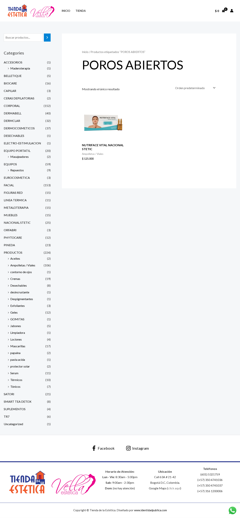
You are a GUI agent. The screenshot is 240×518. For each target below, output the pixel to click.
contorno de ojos (21, 272)
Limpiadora (17, 332)
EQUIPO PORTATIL (17, 150)
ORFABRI (10, 230)
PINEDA (9, 245)
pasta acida (17, 359)
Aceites (15, 258)
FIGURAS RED (13, 192)
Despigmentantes (21, 299)
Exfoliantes (17, 305)
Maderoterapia (20, 68)
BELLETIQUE (13, 76)
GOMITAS (17, 319)
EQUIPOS (10, 164)
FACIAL (9, 185)
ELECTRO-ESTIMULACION (22, 143)
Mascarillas (17, 346)
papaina (15, 353)
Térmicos (16, 380)
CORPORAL (12, 105)
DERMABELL (12, 113)
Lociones (16, 339)
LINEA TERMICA (15, 200)
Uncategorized (13, 424)
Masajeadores (19, 156)
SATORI (9, 394)
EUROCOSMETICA (17, 177)
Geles (14, 312)
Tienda (81, 10)
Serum (14, 373)
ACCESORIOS (13, 62)
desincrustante (19, 292)
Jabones (15, 326)
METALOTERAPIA (16, 207)
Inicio (66, 10)
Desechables (18, 285)
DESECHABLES (14, 135)
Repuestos (17, 170)
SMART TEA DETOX (17, 401)
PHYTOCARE (13, 237)
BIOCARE (10, 83)
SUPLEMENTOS (15, 409)
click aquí (174, 488)
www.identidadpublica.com (150, 510)
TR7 (6, 416)
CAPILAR (10, 90)
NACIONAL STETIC (17, 222)
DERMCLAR (12, 120)
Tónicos (15, 386)
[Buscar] (47, 38)
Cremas (15, 278)
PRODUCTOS (13, 252)
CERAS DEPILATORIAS (19, 98)
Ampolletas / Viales (22, 265)
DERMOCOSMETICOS (19, 128)
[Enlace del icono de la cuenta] (231, 10)
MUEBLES (10, 215)
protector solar (20, 366)
